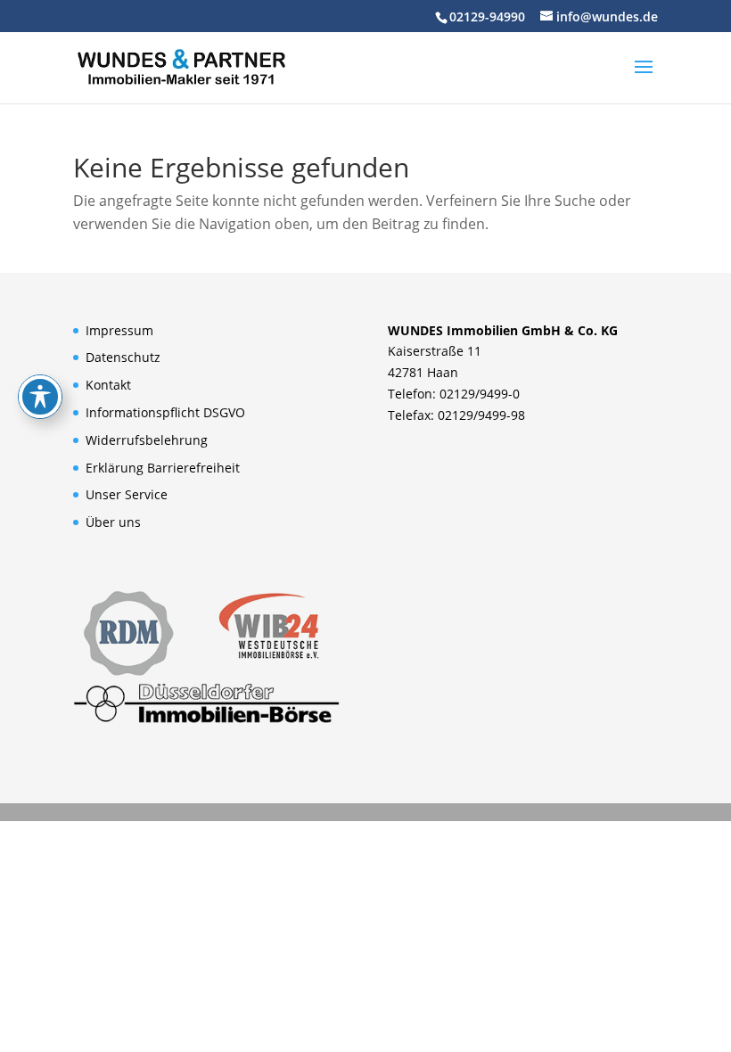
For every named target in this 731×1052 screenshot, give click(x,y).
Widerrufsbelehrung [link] (147, 439)
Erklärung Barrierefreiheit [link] (163, 467)
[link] (181, 66)
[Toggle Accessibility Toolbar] (40, 396)
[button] (643, 78)
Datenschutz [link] (123, 357)
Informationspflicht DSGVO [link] (165, 412)
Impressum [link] (119, 330)
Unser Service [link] (127, 494)
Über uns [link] (113, 522)
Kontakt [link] (108, 384)
